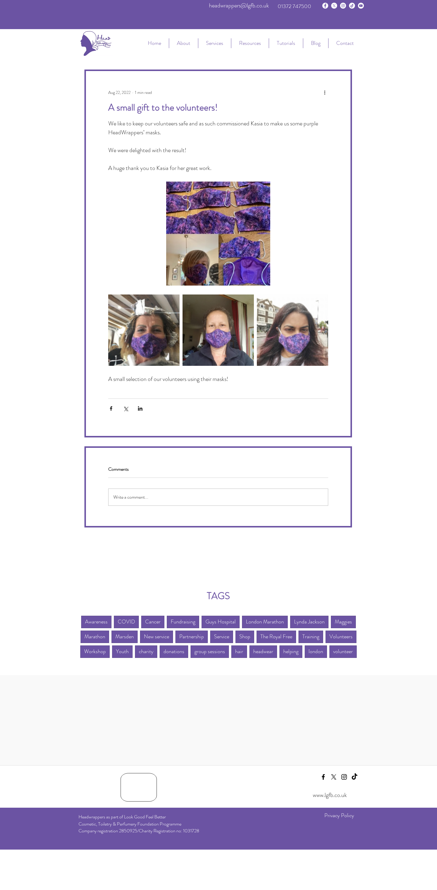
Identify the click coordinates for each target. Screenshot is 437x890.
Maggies (343, 622)
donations (174, 651)
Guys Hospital (220, 622)
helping (290, 651)
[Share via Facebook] (111, 408)
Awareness (96, 622)
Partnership (191, 636)
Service (221, 636)
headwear (263, 651)
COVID (126, 622)
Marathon (94, 636)
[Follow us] (334, 6)
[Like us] (325, 6)
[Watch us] (361, 6)
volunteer (343, 651)
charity (146, 651)
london (316, 651)
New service (156, 636)
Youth (122, 651)
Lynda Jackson (309, 622)
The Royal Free (276, 636)
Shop (244, 636)
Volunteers (341, 636)
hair (239, 651)
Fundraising (183, 622)
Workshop (95, 651)
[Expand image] (144, 330)
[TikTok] (352, 6)
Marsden (124, 636)
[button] (214, 43)
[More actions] (324, 92)
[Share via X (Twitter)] (125, 408)
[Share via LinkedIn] (140, 408)
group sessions (209, 651)
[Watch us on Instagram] (343, 6)
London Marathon (265, 622)
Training (310, 636)
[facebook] (323, 777)
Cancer (153, 622)
